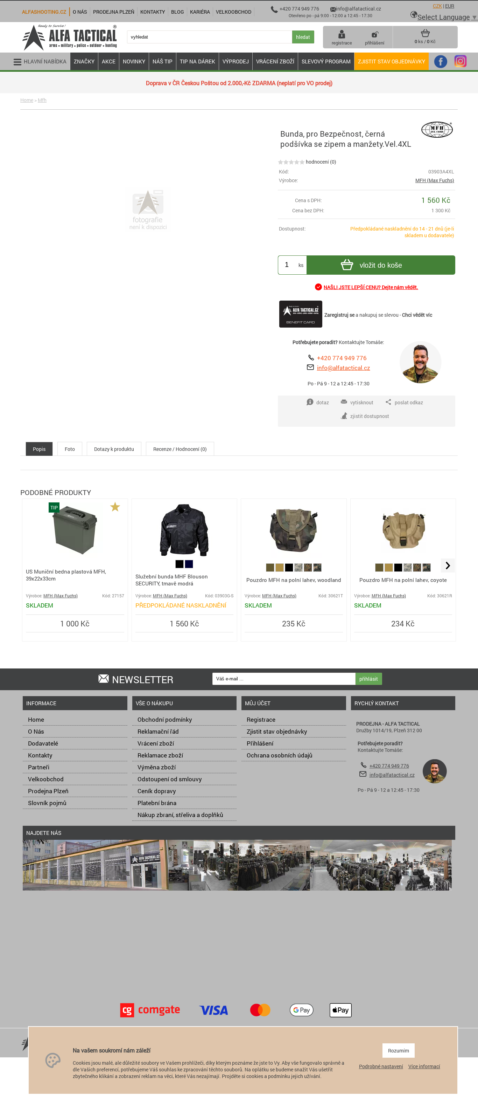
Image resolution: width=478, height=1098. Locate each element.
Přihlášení (260, 743)
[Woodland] (317, 570)
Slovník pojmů (47, 803)
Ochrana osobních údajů (279, 755)
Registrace (261, 719)
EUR (449, 5)
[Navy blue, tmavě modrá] (189, 566)
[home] (69, 50)
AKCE (108, 61)
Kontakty (40, 755)
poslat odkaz (409, 402)
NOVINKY (134, 61)
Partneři (38, 767)
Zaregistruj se (339, 314)
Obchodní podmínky (165, 719)
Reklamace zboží (160, 755)
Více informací (424, 1066)
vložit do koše (381, 265)
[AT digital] (299, 570)
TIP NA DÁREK (197, 61)
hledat (303, 37)
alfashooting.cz (44, 11)
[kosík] (425, 36)
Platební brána (157, 803)
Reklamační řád (158, 731)
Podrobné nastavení (381, 1066)
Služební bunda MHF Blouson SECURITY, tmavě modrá (171, 580)
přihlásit (368, 678)
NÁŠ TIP (163, 61)
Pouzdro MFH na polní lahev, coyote (403, 579)
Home (26, 100)
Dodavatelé (43, 743)
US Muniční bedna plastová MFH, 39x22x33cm (66, 575)
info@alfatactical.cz (343, 368)
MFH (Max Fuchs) (434, 180)
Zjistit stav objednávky (391, 61)
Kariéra (200, 11)
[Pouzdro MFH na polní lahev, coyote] (403, 556)
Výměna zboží (157, 767)
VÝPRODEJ (236, 61)
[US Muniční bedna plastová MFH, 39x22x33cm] (75, 556)
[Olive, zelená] (270, 570)
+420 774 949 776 (342, 358)
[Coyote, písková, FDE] (280, 570)
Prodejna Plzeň (48, 791)
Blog (177, 11)
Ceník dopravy (157, 791)
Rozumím (398, 1050)
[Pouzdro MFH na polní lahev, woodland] (294, 556)
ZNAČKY (84, 61)
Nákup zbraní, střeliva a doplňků (180, 815)
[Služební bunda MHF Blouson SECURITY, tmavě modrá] (184, 556)
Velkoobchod (46, 779)
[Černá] (180, 566)
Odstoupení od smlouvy (170, 779)
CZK (437, 5)
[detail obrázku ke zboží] (148, 210)
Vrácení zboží (156, 743)
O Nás (36, 731)
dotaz (322, 402)
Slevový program (326, 61)
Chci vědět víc (417, 314)
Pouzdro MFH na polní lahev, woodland (293, 579)
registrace (342, 43)
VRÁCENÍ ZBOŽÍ (275, 61)
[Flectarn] (308, 570)
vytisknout (361, 402)
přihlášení (374, 43)
